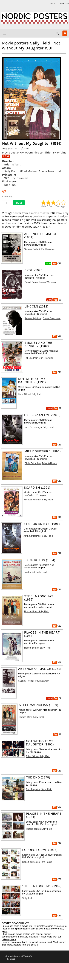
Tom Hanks (46, 862)
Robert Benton (31, 647)
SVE (67, 3)
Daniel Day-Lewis (52, 318)
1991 (6, 178)
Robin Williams (49, 463)
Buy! (19, 202)
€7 (59, 299)
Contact (53, 3)
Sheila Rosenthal (50, 171)
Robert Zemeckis (31, 862)
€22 (59, 263)
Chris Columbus (33, 463)
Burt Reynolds (46, 358)
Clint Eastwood (30, 942)
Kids (7, 184)
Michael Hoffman (32, 499)
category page (9, 939)
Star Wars (7, 944)
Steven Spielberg (33, 318)
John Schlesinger (33, 427)
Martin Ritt (29, 572)
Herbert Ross (31, 611)
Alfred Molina (28, 171)
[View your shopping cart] (64, 33)
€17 (59, 481)
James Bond (45, 942)
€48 (59, 372)
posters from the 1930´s (25, 944)
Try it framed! (19, 178)
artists (47, 928)
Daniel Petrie (31, 282)
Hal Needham (31, 358)
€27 (59, 807)
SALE (15, 184)
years (4, 931)
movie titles (57, 928)
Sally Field (10, 171)
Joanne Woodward (47, 282)
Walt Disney (59, 942)
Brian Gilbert (12, 164)
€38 (59, 336)
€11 (59, 444)
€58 (59, 879)
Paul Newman (48, 249)
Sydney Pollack (32, 249)
